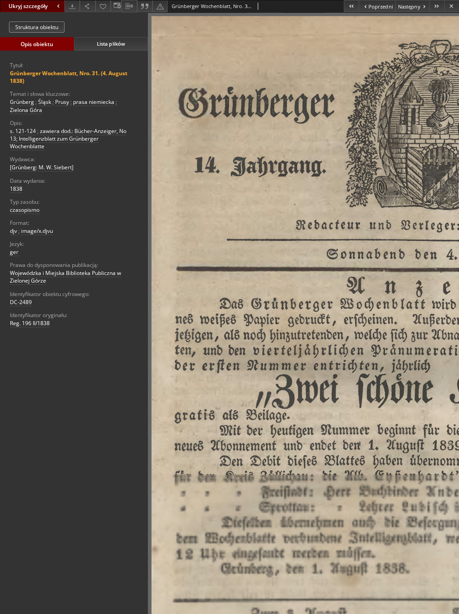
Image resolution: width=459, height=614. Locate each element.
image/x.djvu (37, 231)
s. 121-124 (23, 131)
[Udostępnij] (87, 6)
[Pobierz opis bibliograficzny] (129, 6)
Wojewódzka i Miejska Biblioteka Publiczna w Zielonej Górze (65, 276)
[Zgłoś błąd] (160, 6)
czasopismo (24, 210)
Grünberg (22, 102)
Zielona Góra (26, 110)
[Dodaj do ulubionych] (103, 6)
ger (14, 252)
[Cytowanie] (144, 6)
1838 (16, 189)
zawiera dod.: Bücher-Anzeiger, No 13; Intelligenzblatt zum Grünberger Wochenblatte (68, 138)
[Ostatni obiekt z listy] (436, 6)
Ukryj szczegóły (28, 6)
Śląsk (44, 102)
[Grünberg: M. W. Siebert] (42, 167)
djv (13, 231)
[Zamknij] (451, 6)
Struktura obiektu (36, 27)
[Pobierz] (72, 6)
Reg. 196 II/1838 (30, 323)
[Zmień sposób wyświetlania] (116, 6)
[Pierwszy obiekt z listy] (351, 6)
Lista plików (111, 43)
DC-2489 (21, 302)
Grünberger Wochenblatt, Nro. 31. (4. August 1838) (68, 77)
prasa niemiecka (93, 102)
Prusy (62, 102)
